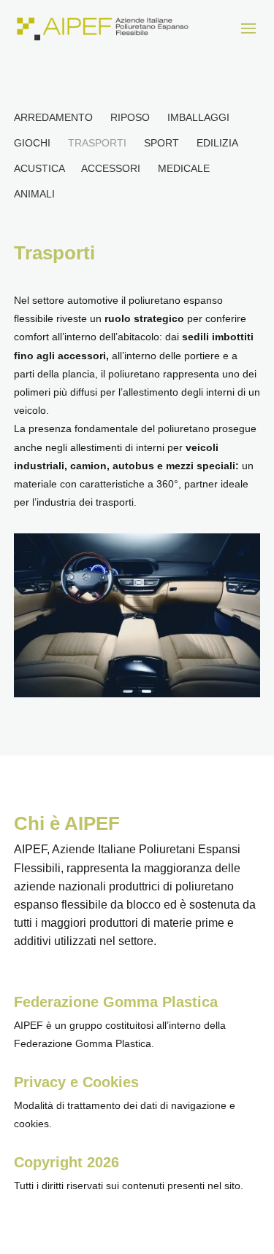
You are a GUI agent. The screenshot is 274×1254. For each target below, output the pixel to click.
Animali (34, 194)
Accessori (110, 168)
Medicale (184, 168)
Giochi (32, 143)
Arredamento (53, 117)
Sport (161, 143)
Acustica (39, 168)
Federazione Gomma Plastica (116, 1002)
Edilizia (217, 143)
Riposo (130, 117)
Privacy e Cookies (76, 1082)
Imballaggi (198, 117)
